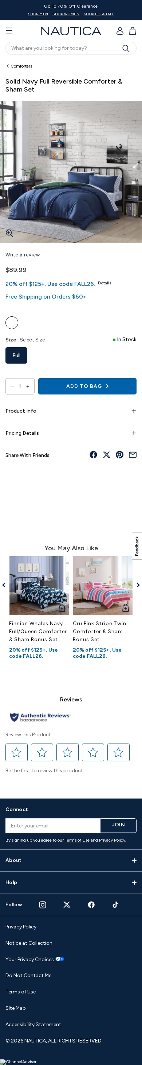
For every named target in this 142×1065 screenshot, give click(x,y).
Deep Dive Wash (12, 323)
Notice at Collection (28, 943)
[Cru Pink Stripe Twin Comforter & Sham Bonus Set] (103, 585)
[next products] (135, 585)
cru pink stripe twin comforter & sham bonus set (99, 631)
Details (104, 283)
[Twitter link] (67, 905)
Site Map (15, 1008)
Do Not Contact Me (28, 975)
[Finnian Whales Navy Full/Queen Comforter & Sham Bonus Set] (39, 585)
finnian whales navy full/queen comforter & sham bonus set (38, 631)
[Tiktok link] (115, 904)
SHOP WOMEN (89, 14)
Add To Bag (84, 386)
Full (16, 355)
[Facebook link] (91, 904)
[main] (71, 425)
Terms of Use (77, 840)
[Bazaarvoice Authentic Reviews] (40, 718)
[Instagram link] (42, 904)
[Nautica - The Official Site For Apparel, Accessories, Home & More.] (71, 31)
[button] (16, 752)
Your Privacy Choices (29, 960)
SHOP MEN (62, 14)
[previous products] (6, 585)
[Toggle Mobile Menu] (9, 31)
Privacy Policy (112, 840)
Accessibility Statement (33, 1024)
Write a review (22, 255)
